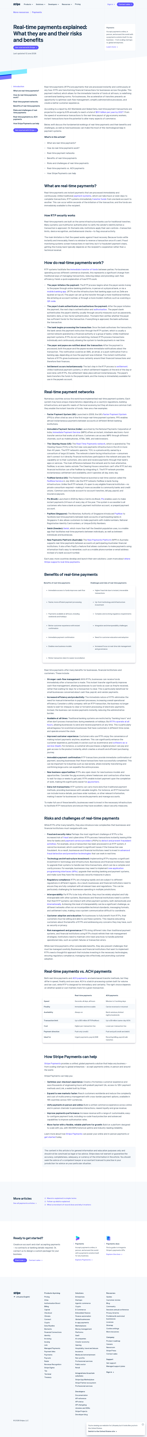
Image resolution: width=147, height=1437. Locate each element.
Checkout (48, 1313)
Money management (83, 1329)
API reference (80, 1398)
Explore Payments (83, 1260)
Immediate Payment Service (66, 432)
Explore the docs (113, 1254)
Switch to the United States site (101, 1431)
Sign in (110, 4)
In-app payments (82, 1322)
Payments (37, 12)
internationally (54, 904)
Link (46, 1345)
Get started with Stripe (25, 47)
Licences (110, 1322)
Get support (111, 1363)
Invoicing (47, 1338)
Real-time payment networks (25, 101)
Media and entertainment (85, 1355)
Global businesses (82, 1319)
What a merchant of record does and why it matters (69, 1204)
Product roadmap (113, 1341)
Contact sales (124, 4)
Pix (102, 499)
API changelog (81, 1405)
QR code (51, 301)
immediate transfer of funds (84, 269)
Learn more (111, 47)
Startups (78, 1300)
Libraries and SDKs (82, 1408)
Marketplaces (80, 1326)
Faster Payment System (115, 414)
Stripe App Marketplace (84, 1379)
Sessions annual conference (117, 1309)
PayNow (119, 513)
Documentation (81, 1395)
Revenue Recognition (52, 1364)
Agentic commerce (83, 1303)
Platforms (79, 1332)
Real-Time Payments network (90, 443)
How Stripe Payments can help (26, 123)
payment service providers (78, 840)
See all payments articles (24, 1203)
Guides (109, 1297)
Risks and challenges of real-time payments (25, 111)
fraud (66, 837)
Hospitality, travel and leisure (86, 1348)
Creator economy (82, 1342)
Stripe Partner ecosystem (85, 1383)
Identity (47, 1335)
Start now (19, 1260)
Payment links (49, 1351)
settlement (121, 366)
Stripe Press (111, 1350)
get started (50, 1137)
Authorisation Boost (52, 1303)
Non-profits (80, 1358)
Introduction (18, 86)
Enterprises (80, 1297)
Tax (45, 1371)
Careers (109, 1344)
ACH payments (80, 978)
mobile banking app (56, 291)
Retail (77, 1367)
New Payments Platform (99, 539)
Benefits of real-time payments (26, 106)
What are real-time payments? (26, 90)
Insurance (79, 1351)
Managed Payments (52, 1348)
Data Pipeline (49, 1326)
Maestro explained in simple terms (61, 1198)
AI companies (80, 1338)
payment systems (82, 195)
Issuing (47, 1342)
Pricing (78, 4)
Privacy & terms (112, 1313)
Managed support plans (115, 1366)
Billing (46, 1306)
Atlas (46, 1300)
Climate (47, 1316)
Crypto (47, 1322)
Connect (47, 1319)
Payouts (47, 1358)
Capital (47, 1309)
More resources (21, 12)
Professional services (84, 1361)
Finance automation (83, 1316)
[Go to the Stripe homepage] (16, 1293)
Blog (108, 1303)
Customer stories (113, 1300)
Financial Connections (53, 1332)
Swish (66, 528)
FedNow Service (55, 481)
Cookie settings (112, 1328)
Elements (48, 1329)
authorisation (100, 309)
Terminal (47, 1374)
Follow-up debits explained (58, 1201)
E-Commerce (80, 1309)
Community (111, 1306)
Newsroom (110, 1347)
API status (79, 1401)
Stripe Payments (52, 1063)
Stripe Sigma (49, 1367)
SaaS (77, 1335)
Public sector (80, 1364)
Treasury (48, 1377)
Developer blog (81, 1414)
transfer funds (99, 199)
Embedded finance (82, 1313)
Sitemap (109, 1325)
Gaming (78, 1345)
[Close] (142, 1425)
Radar (46, 1361)
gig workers (93, 781)
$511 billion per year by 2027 (110, 112)
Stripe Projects (81, 1411)
